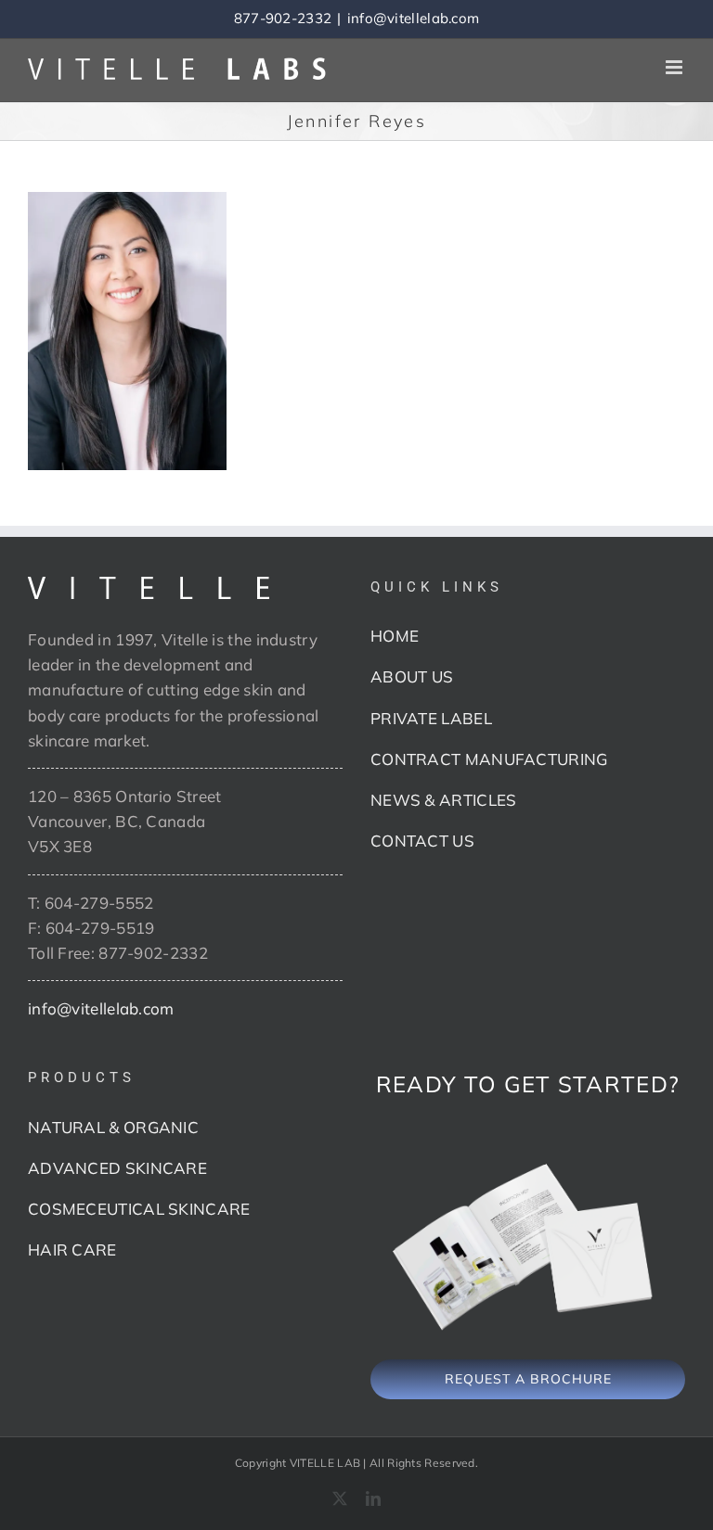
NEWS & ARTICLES (443, 800)
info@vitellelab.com (413, 18)
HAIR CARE (72, 1249)
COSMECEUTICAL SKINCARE (139, 1208)
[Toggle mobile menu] (675, 67)
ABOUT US (411, 676)
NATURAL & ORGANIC (113, 1127)
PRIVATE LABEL (431, 718)
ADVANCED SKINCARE (117, 1168)
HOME (394, 635)
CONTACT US (422, 840)
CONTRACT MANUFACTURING (489, 759)
